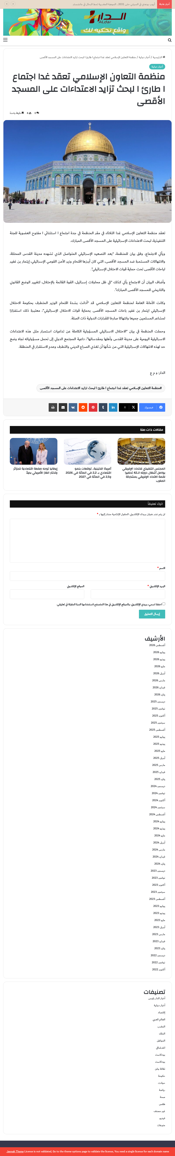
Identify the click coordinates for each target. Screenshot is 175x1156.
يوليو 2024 (159, 821)
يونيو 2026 (159, 659)
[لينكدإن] (113, 407)
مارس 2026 (158, 680)
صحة (162, 1097)
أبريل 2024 (159, 842)
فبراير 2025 (159, 772)
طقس (162, 1104)
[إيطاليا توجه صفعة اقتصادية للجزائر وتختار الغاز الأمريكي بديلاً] (33, 451)
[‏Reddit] (83, 407)
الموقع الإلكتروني (75, 586)
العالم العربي (159, 1019)
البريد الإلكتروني (156, 586)
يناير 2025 (159, 779)
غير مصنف (159, 1111)
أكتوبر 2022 (158, 969)
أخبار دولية (144, 57)
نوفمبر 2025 (158, 708)
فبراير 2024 (159, 856)
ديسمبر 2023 (158, 870)
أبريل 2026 (159, 673)
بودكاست (160, 1054)
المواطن (161, 1040)
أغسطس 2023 (157, 899)
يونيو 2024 (159, 828)
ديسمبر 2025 (158, 701)
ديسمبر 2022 (158, 955)
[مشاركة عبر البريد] (63, 407)
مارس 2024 (158, 849)
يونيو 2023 (159, 913)
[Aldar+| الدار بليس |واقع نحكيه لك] (87, 22)
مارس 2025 (158, 765)
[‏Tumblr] (103, 407)
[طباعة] (53, 407)
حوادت (161, 1083)
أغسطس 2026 (157, 645)
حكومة (161, 1076)
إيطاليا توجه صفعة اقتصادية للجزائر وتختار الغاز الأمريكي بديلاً (35, 471)
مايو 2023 (159, 920)
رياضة (162, 1090)
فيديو (162, 1118)
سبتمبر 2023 (158, 892)
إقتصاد (161, 1012)
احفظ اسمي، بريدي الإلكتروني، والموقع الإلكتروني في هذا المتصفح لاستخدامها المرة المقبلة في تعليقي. (109, 604)
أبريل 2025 (159, 758)
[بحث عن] (170, 40)
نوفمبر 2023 (158, 877)
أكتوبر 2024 (158, 800)
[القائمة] (5, 40)
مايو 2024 (159, 835)
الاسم (161, 568)
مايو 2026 (159, 666)
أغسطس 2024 (157, 814)
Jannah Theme (15, 1151)
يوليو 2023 (159, 906)
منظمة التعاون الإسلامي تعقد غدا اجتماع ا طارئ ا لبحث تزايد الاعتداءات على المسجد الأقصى (100, 388)
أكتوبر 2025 (158, 715)
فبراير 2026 (159, 687)
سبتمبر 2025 (158, 722)
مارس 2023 (158, 934)
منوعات (161, 1125)
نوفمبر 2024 (158, 793)
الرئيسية (158, 57)
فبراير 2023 (159, 941)
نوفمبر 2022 (158, 962)
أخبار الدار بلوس (156, 998)
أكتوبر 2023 (158, 885)
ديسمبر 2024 (158, 786)
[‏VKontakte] (73, 407)
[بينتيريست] (93, 407)
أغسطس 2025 (157, 729)
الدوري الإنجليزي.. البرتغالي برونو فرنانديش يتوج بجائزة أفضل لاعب (120, 4)
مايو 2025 (159, 751)
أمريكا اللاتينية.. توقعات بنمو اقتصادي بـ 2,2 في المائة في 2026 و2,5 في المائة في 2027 (88, 473)
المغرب (161, 1026)
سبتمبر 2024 (158, 807)
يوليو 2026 (159, 652)
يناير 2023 (159, 948)
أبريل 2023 (159, 927)
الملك (162, 1033)
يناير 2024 (159, 863)
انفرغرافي (160, 1047)
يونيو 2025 (159, 744)
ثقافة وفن (160, 1068)
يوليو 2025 (159, 736)
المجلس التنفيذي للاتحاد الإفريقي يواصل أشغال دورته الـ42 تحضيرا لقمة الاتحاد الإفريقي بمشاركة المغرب (143, 475)
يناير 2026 (159, 694)
